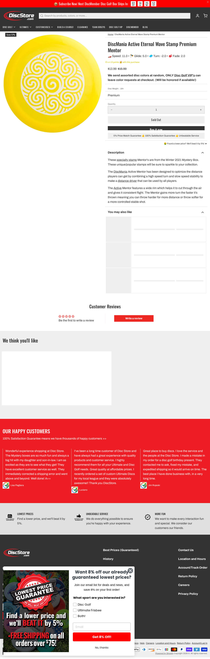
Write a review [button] (133, 318)
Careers (183, 585)
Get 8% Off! (101, 637)
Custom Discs (43, 27)
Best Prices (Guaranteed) (121, 550)
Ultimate (24, 27)
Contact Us (186, 550)
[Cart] (204, 16)
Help (142, 643)
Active (118, 188)
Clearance (82, 27)
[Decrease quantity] (111, 109)
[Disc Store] (19, 15)
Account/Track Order (192, 567)
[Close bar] (208, 2)
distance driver (127, 180)
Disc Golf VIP (116, 27)
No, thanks (101, 647)
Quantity (112, 104)
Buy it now (156, 128)
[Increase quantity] (200, 109)
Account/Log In (199, 643)
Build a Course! (65, 27)
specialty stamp (127, 160)
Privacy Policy (188, 593)
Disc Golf (7, 27)
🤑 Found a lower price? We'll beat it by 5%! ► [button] (185, 144)
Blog (145, 27)
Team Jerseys (98, 27)
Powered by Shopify (164, 653)
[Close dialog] (130, 570)
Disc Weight (116, 88)
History (108, 559)
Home (110, 34)
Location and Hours (192, 559)
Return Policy (187, 576)
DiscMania (120, 171)
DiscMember (132, 27)
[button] (156, 120)
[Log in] (196, 16)
